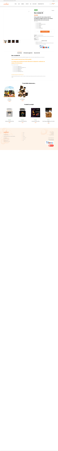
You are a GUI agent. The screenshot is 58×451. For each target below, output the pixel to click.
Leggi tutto (8, 118)
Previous (20, 42)
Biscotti (49, 120)
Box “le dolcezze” (22, 99)
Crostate (35, 120)
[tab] (19, 52)
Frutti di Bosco (47, 36)
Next (20, 40)
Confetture (9, 120)
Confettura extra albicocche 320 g (9, 121)
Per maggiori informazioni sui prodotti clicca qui (17, 74)
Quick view (11, 97)
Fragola (45, 36)
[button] (29, 11)
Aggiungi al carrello (45, 31)
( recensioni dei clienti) (40, 11)
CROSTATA (39, 36)
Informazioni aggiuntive (27, 52)
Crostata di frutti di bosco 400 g (35, 121)
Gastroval (53, 10)
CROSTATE (42, 36)
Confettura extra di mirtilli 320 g (22, 121)
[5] (51, 3)
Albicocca (36, 36)
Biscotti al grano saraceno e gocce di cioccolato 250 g (48, 121)
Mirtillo (37, 37)
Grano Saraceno (52, 36)
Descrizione (19, 52)
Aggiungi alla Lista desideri (51, 32)
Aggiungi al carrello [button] (8, 97)
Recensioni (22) (37, 52)
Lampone (35, 37)
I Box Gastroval (22, 98)
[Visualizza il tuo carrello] (53, 3)
